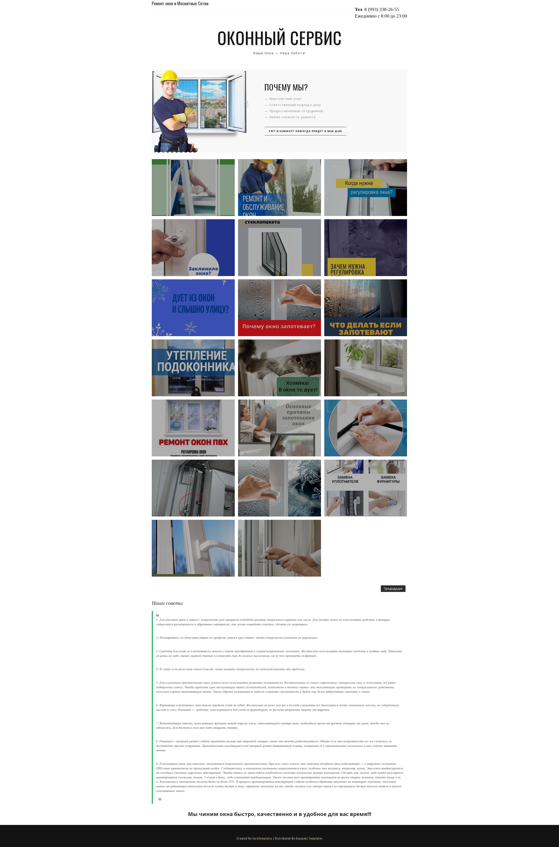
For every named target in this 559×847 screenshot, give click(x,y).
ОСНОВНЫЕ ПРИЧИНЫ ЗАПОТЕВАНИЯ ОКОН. (279, 428)
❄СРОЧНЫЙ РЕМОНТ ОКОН (279, 368)
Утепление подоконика (193, 368)
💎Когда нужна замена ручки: (193, 548)
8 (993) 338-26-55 (381, 9)
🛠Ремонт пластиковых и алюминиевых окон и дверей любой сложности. (279, 548)
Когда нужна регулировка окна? (365, 187)
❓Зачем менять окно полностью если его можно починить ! (365, 488)
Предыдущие (393, 588)
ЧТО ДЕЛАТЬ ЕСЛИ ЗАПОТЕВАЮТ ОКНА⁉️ (366, 308)
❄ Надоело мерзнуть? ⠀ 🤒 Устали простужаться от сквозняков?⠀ (193, 308)
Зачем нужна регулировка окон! (366, 248)
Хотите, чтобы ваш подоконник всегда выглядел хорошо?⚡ (366, 368)
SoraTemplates (262, 838)
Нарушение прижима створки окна (193, 488)
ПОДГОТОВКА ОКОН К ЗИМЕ (193, 428)
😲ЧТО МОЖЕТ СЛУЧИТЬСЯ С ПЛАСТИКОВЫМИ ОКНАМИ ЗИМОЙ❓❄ (193, 187)
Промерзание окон (279, 488)
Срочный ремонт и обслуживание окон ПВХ (279, 187)
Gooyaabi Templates (309, 838)
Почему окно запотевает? (279, 308)
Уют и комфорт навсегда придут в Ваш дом (305, 131)
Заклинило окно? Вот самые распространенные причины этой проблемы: (193, 247)
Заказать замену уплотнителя (365, 428)
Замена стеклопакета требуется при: (279, 248)
